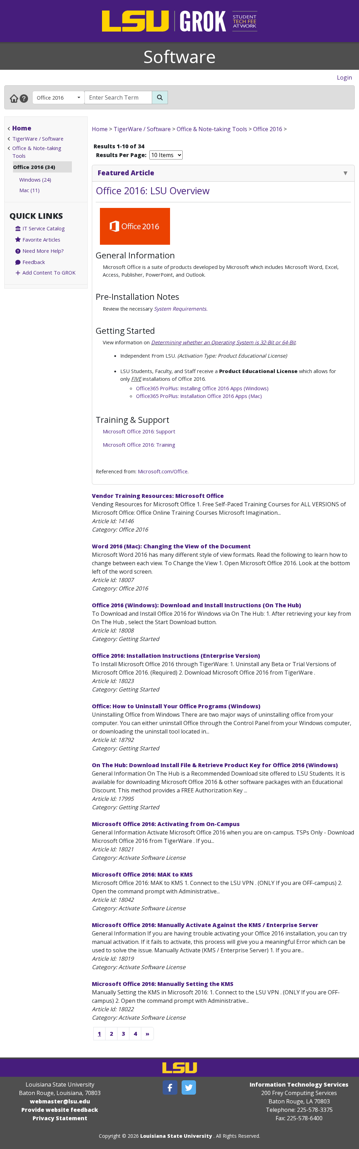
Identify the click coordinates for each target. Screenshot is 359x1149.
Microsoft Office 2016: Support (139, 431)
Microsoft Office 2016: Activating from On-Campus (166, 824)
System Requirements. (181, 308)
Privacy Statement (60, 1118)
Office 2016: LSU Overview (153, 190)
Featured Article (126, 172)
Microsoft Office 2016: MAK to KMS (142, 874)
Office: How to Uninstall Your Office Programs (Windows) (176, 706)
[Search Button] (160, 97)
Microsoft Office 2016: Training (139, 444)
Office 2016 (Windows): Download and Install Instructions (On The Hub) (196, 605)
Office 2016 (50, 97)
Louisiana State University (176, 1136)
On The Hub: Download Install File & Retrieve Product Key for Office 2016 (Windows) (215, 765)
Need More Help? (42, 250)
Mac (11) (29, 190)
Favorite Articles (40, 239)
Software (179, 56)
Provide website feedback (59, 1110)
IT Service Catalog (43, 228)
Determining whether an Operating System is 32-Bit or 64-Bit (223, 342)
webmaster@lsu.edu (60, 1101)
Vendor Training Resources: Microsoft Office (158, 496)
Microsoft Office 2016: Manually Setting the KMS (162, 984)
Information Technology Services (299, 1084)
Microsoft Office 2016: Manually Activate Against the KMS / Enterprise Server (205, 925)
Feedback (33, 261)
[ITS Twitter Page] (189, 1087)
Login (344, 77)
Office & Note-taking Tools (212, 129)
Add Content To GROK (48, 272)
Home (21, 128)
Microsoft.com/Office (163, 471)
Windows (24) (35, 179)
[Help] (24, 98)
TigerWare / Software (37, 138)
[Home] (14, 98)
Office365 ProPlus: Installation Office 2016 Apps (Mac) (199, 395)
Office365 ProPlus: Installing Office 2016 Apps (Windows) (202, 388)
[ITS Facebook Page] (170, 1087)
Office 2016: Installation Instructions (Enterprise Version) (176, 656)
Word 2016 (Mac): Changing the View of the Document (171, 546)
